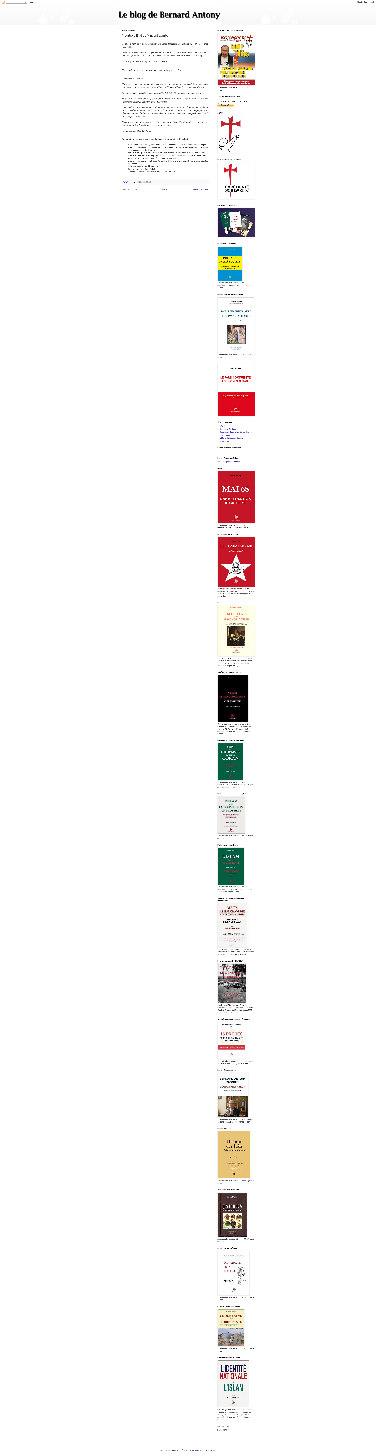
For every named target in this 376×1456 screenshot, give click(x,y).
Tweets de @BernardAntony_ (229, 462)
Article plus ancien (200, 190)
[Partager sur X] (144, 181)
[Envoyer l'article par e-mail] (134, 182)
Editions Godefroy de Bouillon (231, 438)
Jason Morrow (195, 1450)
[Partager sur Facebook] (147, 181)
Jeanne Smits (225, 435)
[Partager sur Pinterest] (149, 181)
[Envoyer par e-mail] (138, 181)
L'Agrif (222, 426)
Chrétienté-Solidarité (228, 429)
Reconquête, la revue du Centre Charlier (236, 432)
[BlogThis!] (141, 181)
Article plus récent (130, 190)
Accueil (165, 190)
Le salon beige (225, 441)
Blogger (213, 1450)
